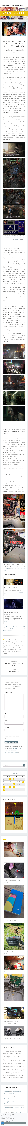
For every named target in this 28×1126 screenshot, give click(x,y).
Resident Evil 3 (17, 648)
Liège (7, 1066)
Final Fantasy (19, 627)
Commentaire (9, 692)
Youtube (21, 1077)
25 (13, 787)
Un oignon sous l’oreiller (10, 971)
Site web (7, 727)
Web (17, 1077)
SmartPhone (15, 1075)
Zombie (5, 653)
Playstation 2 (21, 629)
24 (10, 787)
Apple (20, 1051)
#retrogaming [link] (6, 570)
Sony (20, 1075)
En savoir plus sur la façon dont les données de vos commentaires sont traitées (14, 750)
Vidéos (14, 1077)
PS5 (24, 627)
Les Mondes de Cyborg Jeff (12, 5)
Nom (6, 713)
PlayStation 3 (13, 629)
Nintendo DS (14, 1070)
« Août (4, 792)
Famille (6, 1060)
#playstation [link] (6, 568)
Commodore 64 (15, 1054)
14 (22, 782)
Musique (21, 1066)
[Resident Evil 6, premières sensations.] (13, 604)
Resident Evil (8, 648)
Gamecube (5, 644)
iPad (9, 1063)
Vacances (10, 1077)
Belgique (5, 1054)
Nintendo (7, 1069)
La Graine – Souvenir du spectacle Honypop (14, 663)
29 (4, 789)
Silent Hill (14, 650)
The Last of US (11, 652)
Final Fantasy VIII (18, 642)
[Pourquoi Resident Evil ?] (13, 582)
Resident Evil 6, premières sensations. (11, 613)
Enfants (17, 1056)
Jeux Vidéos (8, 638)
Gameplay (5, 1063)
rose (9, 1075)
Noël (24, 1070)
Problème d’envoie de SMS (10, 920)
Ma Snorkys (14, 1066)
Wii (18, 1077)
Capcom (17, 640)
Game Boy (22, 1060)
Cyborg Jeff (6, 1057)
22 (4, 787)
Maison (10, 1066)
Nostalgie (20, 1070)
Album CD (5, 1051)
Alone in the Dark (10, 627)
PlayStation (5, 646)
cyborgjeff (21, 49)
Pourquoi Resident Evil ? (10, 588)
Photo (7, 1073)
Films (10, 1060)
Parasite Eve (6, 629)
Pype (23, 1072)
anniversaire (12, 1051)
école (4, 1079)
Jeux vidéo (13, 1063)
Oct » (8, 792)
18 (13, 784)
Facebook (23, 1057)
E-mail (7, 720)
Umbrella (5, 631)
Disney (12, 1057)
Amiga (8, 1051)
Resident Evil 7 (7, 650)
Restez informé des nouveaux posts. (13, 737)
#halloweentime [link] (21, 568)
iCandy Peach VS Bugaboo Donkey (12, 1038)
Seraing (11, 1075)
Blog (9, 1053)
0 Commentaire (9, 50)
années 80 (17, 1051)
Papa (4, 1072)
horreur (10, 631)
